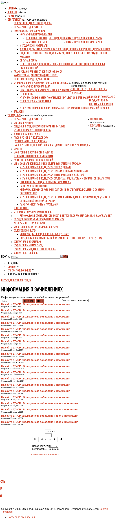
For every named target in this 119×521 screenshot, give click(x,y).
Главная (11, 8)
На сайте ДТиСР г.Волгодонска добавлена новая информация (39, 403)
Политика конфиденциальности (32, 79)
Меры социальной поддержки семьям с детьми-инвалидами (54, 171)
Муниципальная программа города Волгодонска (41, 83)
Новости (12, 12)
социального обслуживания (37, 115)
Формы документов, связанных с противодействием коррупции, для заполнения (65, 49)
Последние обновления (21, 517)
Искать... (5, 256)
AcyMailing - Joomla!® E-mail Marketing (45, 454)
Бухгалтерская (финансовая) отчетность (36, 75)
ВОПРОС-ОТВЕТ (21, 208)
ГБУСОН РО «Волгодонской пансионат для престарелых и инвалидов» (52, 145)
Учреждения (14, 115)
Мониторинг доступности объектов (33, 152)
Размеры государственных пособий (33, 160)
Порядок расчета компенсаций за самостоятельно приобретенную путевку (61, 238)
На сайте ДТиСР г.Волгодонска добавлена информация (35, 304)
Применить (29, 300)
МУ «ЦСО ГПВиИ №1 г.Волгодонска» (32, 130)
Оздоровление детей (25, 230)
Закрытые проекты (36, 42)
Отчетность (26, 94)
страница (21, 8)
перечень (20, 16)
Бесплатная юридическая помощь (32, 212)
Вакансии (19, 111)
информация (97, 122)
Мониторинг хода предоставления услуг (36, 227)
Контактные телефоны (26, 253)
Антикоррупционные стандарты (84, 42)
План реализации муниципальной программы (45, 90)
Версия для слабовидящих (16, 280)
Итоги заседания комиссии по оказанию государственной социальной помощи (64, 108)
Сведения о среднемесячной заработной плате (39, 126)
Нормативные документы (28, 27)
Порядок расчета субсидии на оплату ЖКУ (89, 215)
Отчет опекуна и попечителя (35, 101)
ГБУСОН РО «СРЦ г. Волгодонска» (31, 137)
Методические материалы (34, 45)
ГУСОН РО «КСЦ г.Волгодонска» (30, 141)
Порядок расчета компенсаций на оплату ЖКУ (39, 219)
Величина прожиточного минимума (33, 156)
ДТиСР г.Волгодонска (35, 19)
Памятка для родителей (33, 186)
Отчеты (18, 149)
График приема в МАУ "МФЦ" (28, 245)
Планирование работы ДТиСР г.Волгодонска (38, 71)
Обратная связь (28, 60)
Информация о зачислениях (29, 223)
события (21, 12)
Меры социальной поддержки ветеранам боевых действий (52, 175)
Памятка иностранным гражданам (39, 204)
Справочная (96, 119)
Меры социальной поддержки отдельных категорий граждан (47, 163)
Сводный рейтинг (23, 123)
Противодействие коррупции (30, 31)
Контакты (95, 125)
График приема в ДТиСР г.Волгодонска (35, 249)
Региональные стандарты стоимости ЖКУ (43, 215)
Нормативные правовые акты (36, 34)
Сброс (40, 300)
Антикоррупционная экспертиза (84, 38)
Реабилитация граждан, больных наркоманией (45, 182)
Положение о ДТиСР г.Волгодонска (33, 23)
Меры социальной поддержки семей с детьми (45, 167)
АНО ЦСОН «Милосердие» (27, 134)
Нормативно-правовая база (35, 86)
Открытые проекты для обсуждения (46, 38)
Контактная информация (28, 241)
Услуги (11, 16)
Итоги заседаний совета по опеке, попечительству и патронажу (54, 97)
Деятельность (15, 19)
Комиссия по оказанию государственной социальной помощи (102, 100)
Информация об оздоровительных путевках (44, 234)
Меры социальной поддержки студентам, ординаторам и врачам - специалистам (65, 178)
